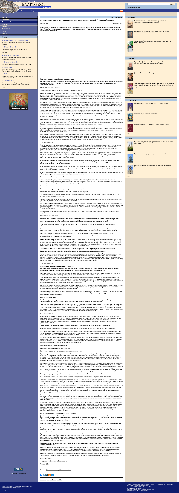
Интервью (5, 24)
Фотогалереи (6, 29)
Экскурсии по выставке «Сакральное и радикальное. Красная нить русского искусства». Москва (17, 51)
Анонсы (4, 33)
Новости (4, 17)
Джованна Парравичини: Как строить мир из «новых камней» (153, 73)
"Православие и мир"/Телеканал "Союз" (58, 470)
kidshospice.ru (62, 461)
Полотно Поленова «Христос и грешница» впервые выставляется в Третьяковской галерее (150, 21)
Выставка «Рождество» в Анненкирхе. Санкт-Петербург (151, 103)
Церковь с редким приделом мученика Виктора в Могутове (152, 154)
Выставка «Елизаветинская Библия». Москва (16, 64)
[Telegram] (44, 475)
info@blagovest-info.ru (27, 486)
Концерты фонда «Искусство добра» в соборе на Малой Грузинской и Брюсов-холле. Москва (17, 83)
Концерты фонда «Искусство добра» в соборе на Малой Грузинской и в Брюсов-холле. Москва (17, 70)
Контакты (24, 11)
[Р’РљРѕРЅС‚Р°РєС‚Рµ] (41, 475)
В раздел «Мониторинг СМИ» (54, 479)
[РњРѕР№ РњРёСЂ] (52, 475)
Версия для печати (118, 23)
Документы (5, 26)
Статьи (4, 31)
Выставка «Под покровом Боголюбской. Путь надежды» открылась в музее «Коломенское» (151, 32)
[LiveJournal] (46, 475)
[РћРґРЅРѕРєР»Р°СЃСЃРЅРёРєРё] (49, 475)
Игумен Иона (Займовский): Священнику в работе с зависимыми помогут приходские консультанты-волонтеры (154, 62)
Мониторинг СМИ (7, 22)
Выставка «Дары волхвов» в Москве (145, 114)
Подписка (34, 11)
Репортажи (5, 19)
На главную (43, 479)
